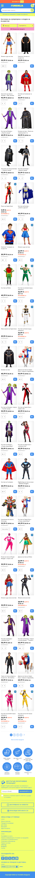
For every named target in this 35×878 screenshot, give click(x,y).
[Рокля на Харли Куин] (9, 193)
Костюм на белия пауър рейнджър (24, 329)
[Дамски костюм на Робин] (26, 544)
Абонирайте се (25, 791)
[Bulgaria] (2, 858)
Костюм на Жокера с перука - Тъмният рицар (9, 408)
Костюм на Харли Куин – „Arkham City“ (25, 445)
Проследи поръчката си (18, 810)
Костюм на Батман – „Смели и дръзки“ (23, 207)
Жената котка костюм (24, 598)
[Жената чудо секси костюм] (9, 584)
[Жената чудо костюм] (9, 43)
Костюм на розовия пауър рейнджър (8, 714)
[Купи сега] (15, 66)
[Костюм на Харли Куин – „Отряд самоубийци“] (26, 506)
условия (29, 795)
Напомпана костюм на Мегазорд (7, 520)
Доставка (4, 825)
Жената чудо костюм (7, 56)
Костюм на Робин (6, 288)
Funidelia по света (6, 836)
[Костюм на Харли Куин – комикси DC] (26, 394)
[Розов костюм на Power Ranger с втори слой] (9, 544)
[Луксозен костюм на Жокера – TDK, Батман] (9, 80)
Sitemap (3, 845)
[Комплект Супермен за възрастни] (9, 234)
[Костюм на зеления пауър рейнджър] (26, 275)
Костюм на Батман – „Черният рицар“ (23, 169)
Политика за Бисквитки (8, 841)
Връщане (4, 826)
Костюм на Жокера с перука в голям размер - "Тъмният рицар (26, 639)
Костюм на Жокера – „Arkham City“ (7, 639)
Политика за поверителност (9, 839)
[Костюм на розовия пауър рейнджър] (9, 700)
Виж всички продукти (17, 739)
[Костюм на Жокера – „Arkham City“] (9, 625)
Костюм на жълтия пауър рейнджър (25, 714)
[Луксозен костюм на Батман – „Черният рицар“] (9, 155)
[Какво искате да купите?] (2, 5)
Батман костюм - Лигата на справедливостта (25, 132)
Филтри (7, 25)
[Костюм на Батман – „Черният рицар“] (26, 155)
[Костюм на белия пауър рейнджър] (26, 315)
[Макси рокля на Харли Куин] (9, 315)
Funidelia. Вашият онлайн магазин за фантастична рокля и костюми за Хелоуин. (17, 6)
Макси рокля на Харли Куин (9, 329)
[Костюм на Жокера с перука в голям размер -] (26, 625)
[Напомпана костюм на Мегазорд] (9, 506)
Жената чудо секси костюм (8, 598)
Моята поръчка (5, 821)
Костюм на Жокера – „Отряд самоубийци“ (7, 445)
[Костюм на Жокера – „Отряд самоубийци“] (9, 431)
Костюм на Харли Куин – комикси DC (25, 408)
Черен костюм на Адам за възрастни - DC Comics (8, 676)
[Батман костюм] (9, 356)
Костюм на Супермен (7, 482)
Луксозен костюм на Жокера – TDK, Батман (7, 94)
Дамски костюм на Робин (25, 557)
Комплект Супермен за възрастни (7, 247)
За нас (3, 848)
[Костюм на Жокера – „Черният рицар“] (9, 118)
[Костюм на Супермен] (9, 469)
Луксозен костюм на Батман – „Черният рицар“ (9, 169)
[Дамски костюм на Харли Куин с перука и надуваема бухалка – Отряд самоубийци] (26, 356)
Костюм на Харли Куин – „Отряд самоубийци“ (25, 520)
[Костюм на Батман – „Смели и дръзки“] (26, 193)
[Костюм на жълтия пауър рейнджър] (26, 700)
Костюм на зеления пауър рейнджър (25, 288)
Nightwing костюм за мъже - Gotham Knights (26, 482)
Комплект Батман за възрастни (23, 57)
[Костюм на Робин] (9, 275)
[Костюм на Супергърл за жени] (26, 80)
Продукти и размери (7, 823)
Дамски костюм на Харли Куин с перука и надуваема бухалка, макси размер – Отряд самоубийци (25, 676)
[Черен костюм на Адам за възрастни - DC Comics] (9, 663)
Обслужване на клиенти (18, 804)
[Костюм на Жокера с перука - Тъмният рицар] (9, 394)
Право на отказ (5, 843)
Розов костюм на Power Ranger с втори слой (7, 557)
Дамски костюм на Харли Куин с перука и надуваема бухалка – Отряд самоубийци (25, 370)
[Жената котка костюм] (26, 584)
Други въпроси (5, 828)
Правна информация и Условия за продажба (14, 838)
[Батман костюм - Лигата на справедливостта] (26, 118)
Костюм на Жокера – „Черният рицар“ (7, 132)
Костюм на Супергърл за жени (25, 94)
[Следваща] (24, 734)
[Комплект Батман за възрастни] (26, 43)
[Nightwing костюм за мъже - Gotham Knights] (26, 469)
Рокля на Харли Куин (7, 206)
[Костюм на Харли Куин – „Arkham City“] (26, 431)
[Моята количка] (32, 5)
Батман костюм (5, 370)
